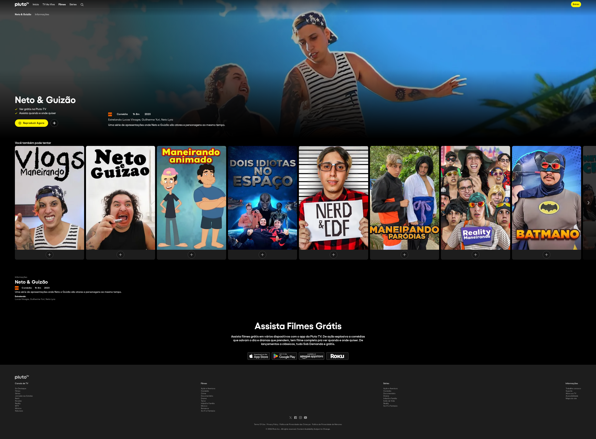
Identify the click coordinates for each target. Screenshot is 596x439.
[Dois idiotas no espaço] (262, 203)
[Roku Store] (337, 356)
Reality (17, 403)
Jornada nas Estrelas (24, 396)
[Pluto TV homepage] (22, 377)
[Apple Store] (259, 356)
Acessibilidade (572, 396)
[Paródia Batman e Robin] (546, 203)
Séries (73, 4)
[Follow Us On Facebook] (295, 417)
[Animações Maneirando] (191, 203)
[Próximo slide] (588, 203)
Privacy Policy (272, 424)
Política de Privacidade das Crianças (295, 424)
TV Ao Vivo (49, 4)
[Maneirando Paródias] (404, 203)
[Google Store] (284, 356)
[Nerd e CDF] (333, 203)
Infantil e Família (207, 403)
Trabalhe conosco (573, 389)
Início (36, 4)
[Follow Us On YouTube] (305, 417)
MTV (17, 406)
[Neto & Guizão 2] (120, 203)
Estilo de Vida (389, 401)
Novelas (18, 401)
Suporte (569, 391)
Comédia (205, 391)
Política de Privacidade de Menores (327, 424)
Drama (204, 399)
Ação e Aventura (208, 389)
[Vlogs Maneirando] (49, 203)
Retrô (17, 399)
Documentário (207, 396)
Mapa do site (571, 399)
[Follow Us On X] (290, 417)
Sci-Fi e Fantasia (208, 411)
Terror (203, 401)
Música (18, 408)
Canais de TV (21, 383)
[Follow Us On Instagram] (300, 417)
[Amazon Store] (311, 356)
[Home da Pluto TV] (22, 4)
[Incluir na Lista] (54, 123)
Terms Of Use (259, 424)
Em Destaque (20, 389)
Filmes (62, 4)
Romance (205, 408)
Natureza (19, 411)
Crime (203, 394)
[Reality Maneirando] (475, 203)
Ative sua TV (571, 394)
